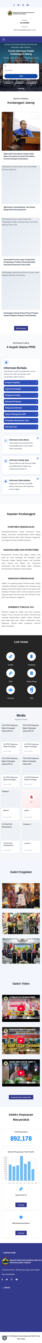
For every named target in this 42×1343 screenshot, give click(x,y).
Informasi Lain (11, 427)
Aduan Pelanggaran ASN (15, 414)
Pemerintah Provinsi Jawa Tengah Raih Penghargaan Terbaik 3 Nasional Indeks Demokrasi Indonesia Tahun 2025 (19, 262)
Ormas (8, 83)
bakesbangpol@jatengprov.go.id (24, 30)
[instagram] (14, 5)
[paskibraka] (21, 923)
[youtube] (28, 5)
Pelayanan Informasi (13, 408)
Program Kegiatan (12, 382)
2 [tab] (14, 88)
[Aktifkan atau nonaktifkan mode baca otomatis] (4, 1338)
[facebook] (18, 5)
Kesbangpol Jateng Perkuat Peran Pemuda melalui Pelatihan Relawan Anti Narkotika (21, 314)
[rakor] (21, 895)
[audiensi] (21, 951)
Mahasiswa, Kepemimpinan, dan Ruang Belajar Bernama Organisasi (19, 208)
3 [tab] (18, 88)
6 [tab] (27, 88)
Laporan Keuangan (13, 389)
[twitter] (23, 5)
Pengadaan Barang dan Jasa (17, 420)
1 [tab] (11, 88)
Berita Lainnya (21, 328)
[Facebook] (2, 1279)
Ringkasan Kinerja (12, 395)
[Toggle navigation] (4, 39)
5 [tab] (24, 88)
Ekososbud (19, 83)
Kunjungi (21, 1205)
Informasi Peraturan (13, 401)
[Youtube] (16, 1279)
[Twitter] (7, 1279)
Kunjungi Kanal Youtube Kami (21, 1097)
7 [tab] (31, 88)
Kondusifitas (32, 83)
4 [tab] (21, 88)
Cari (21, 76)
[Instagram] (11, 1279)
